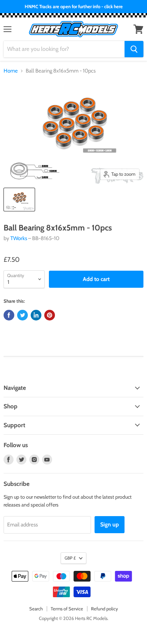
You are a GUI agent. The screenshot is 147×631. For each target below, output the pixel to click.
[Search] (134, 49)
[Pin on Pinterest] (49, 315)
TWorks (18, 238)
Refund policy (104, 608)
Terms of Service (67, 608)
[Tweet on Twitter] (22, 315)
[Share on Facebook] (9, 315)
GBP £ (70, 558)
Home (11, 71)
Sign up (109, 524)
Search (36, 608)
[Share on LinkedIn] (36, 315)
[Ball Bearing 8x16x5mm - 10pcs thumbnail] (19, 199)
